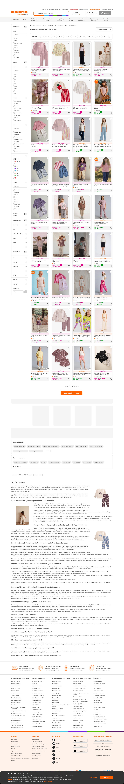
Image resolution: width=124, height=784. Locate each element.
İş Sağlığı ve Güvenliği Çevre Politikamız (20, 758)
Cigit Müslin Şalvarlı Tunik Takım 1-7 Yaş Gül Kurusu (60, 260)
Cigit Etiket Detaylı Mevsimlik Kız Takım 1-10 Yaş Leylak (38, 107)
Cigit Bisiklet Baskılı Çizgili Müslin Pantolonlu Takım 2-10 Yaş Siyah (101, 374)
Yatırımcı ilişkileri (15, 744)
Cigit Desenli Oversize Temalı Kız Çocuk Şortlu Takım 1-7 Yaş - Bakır (60, 374)
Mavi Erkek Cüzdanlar (37, 716)
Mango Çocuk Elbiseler (78, 720)
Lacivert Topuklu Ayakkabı (38, 695)
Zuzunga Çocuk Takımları (41, 655)
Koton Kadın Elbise (56, 722)
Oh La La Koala (18, 43)
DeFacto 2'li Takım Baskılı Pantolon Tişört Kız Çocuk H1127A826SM (81, 145)
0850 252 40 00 (103, 749)
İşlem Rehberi (35, 758)
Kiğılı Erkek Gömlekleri (16, 713)
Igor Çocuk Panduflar (77, 715)
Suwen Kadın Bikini (56, 725)
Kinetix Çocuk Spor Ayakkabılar (80, 711)
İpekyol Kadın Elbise (56, 727)
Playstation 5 (96, 705)
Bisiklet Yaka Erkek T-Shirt (38, 697)
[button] (40, 75)
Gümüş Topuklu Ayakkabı (37, 681)
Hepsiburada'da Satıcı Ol (107, 9)
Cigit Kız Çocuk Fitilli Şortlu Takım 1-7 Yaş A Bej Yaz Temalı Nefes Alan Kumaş (39, 298)
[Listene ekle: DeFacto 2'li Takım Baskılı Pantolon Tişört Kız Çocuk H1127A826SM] (90, 119)
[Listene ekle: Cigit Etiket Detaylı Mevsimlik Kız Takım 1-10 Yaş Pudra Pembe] (48, 43)
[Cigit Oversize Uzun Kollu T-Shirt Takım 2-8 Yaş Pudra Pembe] (61, 207)
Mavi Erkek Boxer (36, 688)
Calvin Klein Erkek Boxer (16, 722)
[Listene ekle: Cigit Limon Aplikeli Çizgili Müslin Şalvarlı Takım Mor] (90, 158)
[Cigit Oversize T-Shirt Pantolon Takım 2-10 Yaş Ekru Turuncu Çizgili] (82, 91)
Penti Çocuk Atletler (77, 713)
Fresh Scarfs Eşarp (56, 681)
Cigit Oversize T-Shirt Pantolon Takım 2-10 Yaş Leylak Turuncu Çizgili (60, 145)
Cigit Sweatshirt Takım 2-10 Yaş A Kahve (80, 223)
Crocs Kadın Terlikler (57, 686)
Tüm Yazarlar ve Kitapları (99, 683)
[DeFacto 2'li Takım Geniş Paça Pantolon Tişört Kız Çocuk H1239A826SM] (103, 207)
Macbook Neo (96, 700)
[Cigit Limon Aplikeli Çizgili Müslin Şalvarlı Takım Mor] (82, 169)
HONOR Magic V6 (97, 726)
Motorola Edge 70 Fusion (99, 707)
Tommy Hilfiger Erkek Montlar (18, 715)
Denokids (17, 52)
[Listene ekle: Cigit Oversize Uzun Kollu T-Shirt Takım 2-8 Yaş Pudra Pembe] (69, 196)
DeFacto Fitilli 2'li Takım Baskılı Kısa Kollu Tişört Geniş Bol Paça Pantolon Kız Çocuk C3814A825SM (81, 70)
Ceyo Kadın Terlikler (56, 718)
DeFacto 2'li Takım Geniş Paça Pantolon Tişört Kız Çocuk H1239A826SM (101, 223)
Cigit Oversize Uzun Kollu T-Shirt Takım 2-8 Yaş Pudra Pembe (59, 223)
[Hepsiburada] (19, 12)
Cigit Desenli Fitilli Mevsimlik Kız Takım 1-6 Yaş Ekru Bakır (61, 336)
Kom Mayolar (55, 713)
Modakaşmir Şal (56, 693)
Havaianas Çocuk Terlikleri (79, 704)
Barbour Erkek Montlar (16, 700)
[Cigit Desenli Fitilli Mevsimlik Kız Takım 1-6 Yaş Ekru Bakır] (61, 320)
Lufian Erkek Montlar (16, 697)
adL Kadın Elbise (56, 688)
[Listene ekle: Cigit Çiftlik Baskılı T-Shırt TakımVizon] (90, 234)
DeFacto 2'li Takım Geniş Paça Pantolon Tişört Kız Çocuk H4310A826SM (101, 298)
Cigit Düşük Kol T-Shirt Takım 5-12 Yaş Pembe (103, 185)
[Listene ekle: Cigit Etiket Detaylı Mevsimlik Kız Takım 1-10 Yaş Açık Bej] (111, 43)
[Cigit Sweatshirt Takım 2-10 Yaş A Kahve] (82, 207)
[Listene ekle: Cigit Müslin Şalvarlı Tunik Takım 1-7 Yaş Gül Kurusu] (69, 234)
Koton (16, 47)
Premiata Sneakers (15, 681)
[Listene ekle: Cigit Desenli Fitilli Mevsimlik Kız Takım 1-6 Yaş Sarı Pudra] (69, 43)
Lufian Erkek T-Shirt (15, 683)
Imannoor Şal (55, 683)
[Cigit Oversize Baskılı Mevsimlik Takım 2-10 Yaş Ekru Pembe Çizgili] (61, 91)
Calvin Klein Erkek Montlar (17, 725)
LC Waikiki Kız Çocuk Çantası (79, 688)
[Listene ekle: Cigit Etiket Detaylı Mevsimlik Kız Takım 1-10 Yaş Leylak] (48, 81)
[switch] (25, 27)
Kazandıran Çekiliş (97, 702)
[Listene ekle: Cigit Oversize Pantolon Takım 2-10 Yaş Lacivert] (48, 158)
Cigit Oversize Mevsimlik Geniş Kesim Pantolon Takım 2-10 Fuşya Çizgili (60, 185)
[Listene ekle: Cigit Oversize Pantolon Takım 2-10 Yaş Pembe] (48, 119)
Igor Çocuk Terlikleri (77, 727)
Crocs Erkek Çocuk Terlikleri (79, 699)
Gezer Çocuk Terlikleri (78, 725)
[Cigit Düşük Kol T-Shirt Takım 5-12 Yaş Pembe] (103, 169)
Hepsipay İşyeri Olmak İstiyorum (39, 744)
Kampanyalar (65, 9)
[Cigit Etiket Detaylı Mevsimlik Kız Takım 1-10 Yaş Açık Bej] (103, 54)
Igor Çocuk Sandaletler (78, 681)
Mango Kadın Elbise (56, 695)
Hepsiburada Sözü (97, 681)
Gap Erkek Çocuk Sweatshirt (79, 686)
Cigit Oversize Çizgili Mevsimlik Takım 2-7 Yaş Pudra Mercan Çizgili (60, 298)
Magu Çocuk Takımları (27, 655)
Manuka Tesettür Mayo (57, 708)
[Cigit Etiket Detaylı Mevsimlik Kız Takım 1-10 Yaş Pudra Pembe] (40, 54)
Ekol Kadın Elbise (56, 697)
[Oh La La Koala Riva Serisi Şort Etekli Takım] (82, 282)
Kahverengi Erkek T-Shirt (37, 693)
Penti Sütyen (55, 700)
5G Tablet (95, 709)
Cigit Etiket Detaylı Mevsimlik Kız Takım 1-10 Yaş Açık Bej (101, 70)
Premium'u (20, 14)
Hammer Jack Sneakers (16, 718)
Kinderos (17, 50)
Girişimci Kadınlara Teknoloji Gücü (39, 748)
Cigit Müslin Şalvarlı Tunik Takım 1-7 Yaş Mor (39, 336)
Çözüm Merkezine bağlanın (103, 740)
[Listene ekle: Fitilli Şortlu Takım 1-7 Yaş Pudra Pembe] (111, 81)
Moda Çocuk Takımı (77, 722)
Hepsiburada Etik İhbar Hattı (103, 755)
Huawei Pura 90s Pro (98, 697)
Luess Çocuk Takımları (55, 655)
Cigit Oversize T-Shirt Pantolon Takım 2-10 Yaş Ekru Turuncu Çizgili (81, 107)
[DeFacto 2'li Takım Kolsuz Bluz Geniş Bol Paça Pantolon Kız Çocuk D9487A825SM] (103, 320)
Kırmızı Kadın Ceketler (37, 709)
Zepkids (17, 57)
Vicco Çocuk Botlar (77, 696)
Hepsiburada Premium (95, 9)
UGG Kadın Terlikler (56, 711)
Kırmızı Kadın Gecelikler (37, 686)
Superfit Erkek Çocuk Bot (78, 708)
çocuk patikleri (25, 625)
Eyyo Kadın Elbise (56, 690)
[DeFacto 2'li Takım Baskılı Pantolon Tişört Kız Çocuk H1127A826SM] (82, 129)
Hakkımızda (14, 739)
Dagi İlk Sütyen (76, 718)
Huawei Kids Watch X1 (98, 693)
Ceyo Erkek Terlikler (15, 702)
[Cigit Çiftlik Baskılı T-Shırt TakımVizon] (82, 244)
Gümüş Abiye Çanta (36, 712)
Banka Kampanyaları (36, 755)
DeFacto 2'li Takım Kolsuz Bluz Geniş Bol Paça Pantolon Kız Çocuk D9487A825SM (102, 336)
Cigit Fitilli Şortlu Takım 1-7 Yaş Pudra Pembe (102, 107)
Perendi (16, 54)
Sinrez (16, 45)
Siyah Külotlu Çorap (36, 702)
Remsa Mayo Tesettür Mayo (58, 715)
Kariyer (13, 748)
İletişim (13, 760)
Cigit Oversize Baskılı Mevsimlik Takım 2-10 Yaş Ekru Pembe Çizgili (61, 107)
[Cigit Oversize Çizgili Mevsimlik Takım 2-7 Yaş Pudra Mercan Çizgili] (61, 282)
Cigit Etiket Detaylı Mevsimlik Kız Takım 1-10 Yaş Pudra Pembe (38, 70)
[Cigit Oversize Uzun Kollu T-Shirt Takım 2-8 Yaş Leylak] (40, 244)
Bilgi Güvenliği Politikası (16, 753)
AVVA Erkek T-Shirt (15, 688)
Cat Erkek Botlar (15, 690)
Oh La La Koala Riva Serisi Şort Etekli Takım (81, 298)
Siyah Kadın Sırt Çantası (37, 723)
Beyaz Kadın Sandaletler (37, 690)
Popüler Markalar (97, 688)
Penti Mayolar (55, 702)
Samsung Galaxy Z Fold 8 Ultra (100, 719)
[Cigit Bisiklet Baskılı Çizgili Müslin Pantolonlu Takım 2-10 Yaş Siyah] (103, 358)
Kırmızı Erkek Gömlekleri (37, 714)
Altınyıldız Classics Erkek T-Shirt (18, 711)
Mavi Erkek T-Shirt (15, 686)
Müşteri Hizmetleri (83, 9)
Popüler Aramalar (97, 686)
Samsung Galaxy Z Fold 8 (99, 716)
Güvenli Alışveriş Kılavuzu (17, 755)
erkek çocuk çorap (58, 598)
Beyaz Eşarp (35, 683)
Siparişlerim (45, 9)
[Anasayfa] (31, 26)
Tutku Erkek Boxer (15, 695)
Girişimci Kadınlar (74, 9)
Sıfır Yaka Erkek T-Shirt (37, 726)
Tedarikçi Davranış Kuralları (38, 746)
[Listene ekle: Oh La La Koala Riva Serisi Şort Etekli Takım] (90, 272)
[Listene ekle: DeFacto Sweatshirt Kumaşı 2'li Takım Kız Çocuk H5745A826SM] (48, 347)
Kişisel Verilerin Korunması (17, 751)
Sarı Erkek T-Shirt (36, 707)
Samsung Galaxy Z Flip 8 (99, 721)
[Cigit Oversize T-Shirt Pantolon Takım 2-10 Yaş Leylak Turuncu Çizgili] (61, 129)
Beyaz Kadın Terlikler (36, 700)
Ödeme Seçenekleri (36, 753)
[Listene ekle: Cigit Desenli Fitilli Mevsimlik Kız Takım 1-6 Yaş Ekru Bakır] (69, 309)
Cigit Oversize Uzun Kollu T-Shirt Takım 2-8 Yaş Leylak (38, 260)
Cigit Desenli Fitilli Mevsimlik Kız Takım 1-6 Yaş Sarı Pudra (61, 70)
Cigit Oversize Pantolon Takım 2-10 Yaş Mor (39, 223)
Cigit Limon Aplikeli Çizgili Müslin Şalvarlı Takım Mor (80, 185)
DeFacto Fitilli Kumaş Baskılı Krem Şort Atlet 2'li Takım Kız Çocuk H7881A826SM (82, 374)
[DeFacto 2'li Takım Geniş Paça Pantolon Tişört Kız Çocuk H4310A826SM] (103, 282)
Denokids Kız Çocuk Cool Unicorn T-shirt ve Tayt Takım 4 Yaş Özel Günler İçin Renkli (81, 336)
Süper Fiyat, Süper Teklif (54, 9)
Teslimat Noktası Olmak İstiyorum (39, 751)
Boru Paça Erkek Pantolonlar (38, 721)
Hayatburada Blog (36, 739)
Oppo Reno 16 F (97, 714)
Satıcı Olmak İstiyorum (37, 741)
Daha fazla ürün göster (71, 393)
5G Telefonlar (96, 712)
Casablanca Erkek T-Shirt (17, 727)
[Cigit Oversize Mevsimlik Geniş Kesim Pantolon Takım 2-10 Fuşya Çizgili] (61, 169)
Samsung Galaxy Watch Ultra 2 (100, 723)
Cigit (16, 38)
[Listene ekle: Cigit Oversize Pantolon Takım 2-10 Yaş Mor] (48, 196)
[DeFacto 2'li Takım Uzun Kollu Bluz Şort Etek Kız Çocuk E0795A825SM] (103, 244)
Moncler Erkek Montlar (16, 720)
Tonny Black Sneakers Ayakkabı (59, 720)
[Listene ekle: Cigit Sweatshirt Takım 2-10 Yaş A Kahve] (90, 196)
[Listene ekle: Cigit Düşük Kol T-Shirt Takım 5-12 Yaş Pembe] (111, 158)
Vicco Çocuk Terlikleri (78, 706)
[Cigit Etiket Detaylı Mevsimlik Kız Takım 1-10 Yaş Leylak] (40, 91)
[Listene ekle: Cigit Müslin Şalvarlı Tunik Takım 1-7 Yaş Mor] (48, 309)
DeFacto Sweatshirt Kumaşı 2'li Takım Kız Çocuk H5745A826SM (39, 374)
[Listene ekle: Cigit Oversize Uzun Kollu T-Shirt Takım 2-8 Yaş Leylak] (48, 234)
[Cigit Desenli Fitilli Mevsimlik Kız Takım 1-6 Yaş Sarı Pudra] (61, 54)
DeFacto (17, 40)
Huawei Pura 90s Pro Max (99, 695)
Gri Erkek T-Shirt (35, 705)
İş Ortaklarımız (14, 741)
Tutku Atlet (13, 705)
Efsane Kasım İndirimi (98, 690)
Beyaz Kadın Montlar (36, 719)
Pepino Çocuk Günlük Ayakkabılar (80, 701)
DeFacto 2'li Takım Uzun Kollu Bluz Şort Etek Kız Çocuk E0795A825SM (102, 260)
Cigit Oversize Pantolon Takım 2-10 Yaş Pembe (39, 145)
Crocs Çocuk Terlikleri (78, 690)
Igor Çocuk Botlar (77, 683)
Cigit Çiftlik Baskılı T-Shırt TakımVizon (81, 260)
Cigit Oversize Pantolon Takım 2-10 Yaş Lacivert (39, 185)
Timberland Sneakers (16, 693)
